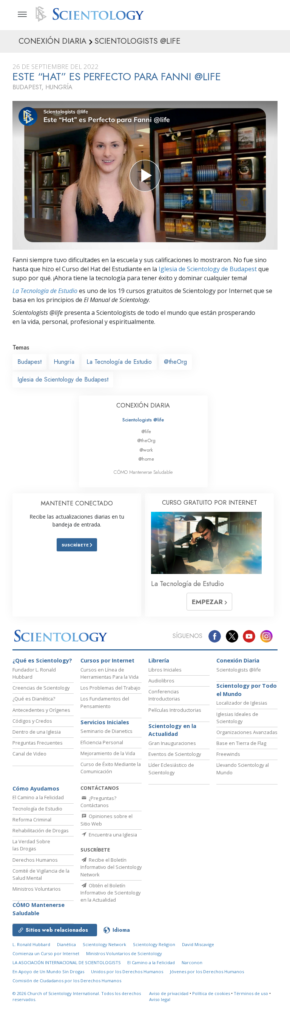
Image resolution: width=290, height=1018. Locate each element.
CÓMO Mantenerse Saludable (143, 472)
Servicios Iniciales (104, 722)
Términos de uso (251, 993)
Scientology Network (104, 944)
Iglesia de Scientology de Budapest (208, 269)
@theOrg (175, 361)
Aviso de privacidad (168, 993)
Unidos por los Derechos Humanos (127, 971)
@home (146, 458)
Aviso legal (159, 999)
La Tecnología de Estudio (44, 291)
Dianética (66, 944)
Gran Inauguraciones (172, 743)
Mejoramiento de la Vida (107, 753)
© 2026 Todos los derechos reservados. (76, 997)
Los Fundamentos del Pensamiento (104, 702)
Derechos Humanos (35, 859)
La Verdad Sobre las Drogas (31, 845)
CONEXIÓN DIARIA (143, 405)
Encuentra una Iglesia (112, 834)
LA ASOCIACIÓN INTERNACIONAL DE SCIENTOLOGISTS (67, 962)
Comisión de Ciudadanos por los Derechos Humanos (66, 980)
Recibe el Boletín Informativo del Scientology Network (111, 867)
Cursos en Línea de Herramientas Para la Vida (109, 673)
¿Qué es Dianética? (33, 698)
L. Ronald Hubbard (31, 944)
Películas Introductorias (174, 710)
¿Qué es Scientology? (42, 660)
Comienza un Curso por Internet (45, 953)
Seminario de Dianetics (106, 731)
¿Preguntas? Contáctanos (98, 802)
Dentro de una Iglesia (36, 731)
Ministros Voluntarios (36, 888)
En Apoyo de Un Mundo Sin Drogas (48, 971)
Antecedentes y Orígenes (41, 710)
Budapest (29, 361)
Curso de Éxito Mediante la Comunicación (110, 768)
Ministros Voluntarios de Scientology (124, 953)
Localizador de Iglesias (241, 702)
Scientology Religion (154, 944)
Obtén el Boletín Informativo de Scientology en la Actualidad (110, 892)
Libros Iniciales (165, 669)
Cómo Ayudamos (35, 788)
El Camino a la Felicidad (38, 797)
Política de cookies (211, 993)
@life (146, 431)
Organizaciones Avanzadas (247, 732)
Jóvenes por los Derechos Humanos (207, 971)
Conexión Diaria (237, 660)
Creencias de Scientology (40, 687)
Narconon (192, 962)
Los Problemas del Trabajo (110, 687)
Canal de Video (29, 753)
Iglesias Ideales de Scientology (237, 718)
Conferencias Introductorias (164, 695)
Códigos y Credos (32, 720)
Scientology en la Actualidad (172, 730)
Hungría (64, 361)
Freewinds (228, 754)
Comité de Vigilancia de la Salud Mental (40, 874)
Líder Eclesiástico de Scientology (171, 768)
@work (146, 449)
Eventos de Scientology (174, 754)
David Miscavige (198, 944)
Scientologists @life (143, 419)
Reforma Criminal (31, 819)
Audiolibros (161, 680)
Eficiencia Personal (101, 742)
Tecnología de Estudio (37, 808)
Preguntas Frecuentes (37, 742)
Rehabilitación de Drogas (40, 830)
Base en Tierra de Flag (241, 743)
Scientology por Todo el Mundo (246, 689)
